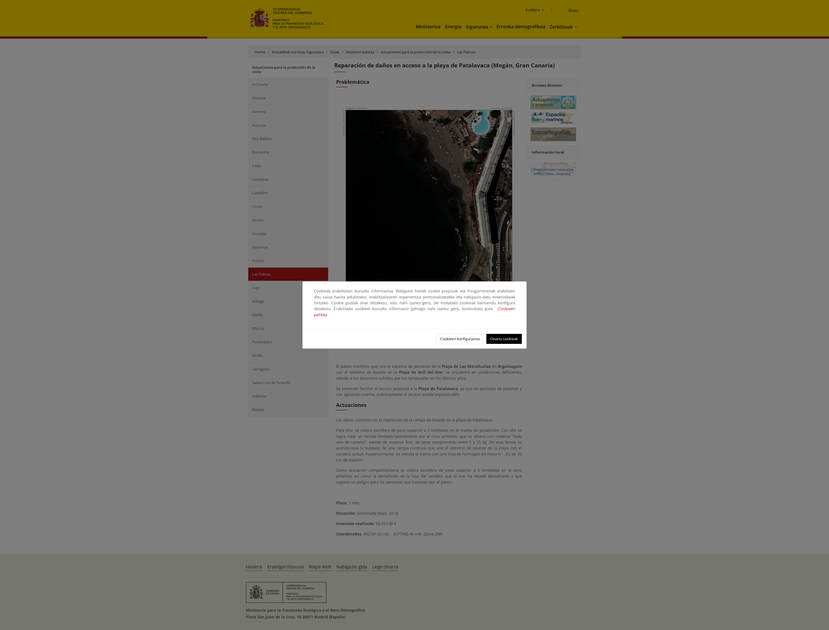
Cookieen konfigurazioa (460, 338)
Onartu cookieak (504, 338)
